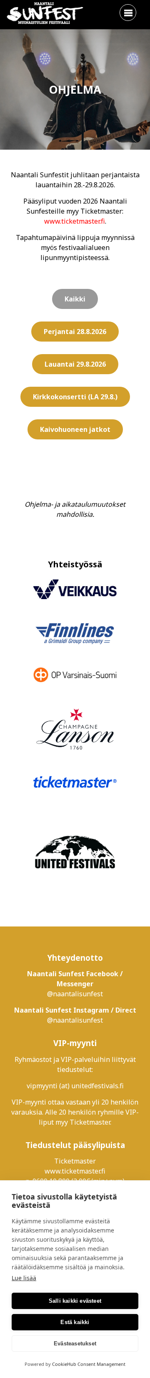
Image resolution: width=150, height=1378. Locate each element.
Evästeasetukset (75, 1343)
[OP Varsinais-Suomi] (75, 676)
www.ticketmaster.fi (74, 221)
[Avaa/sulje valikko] (128, 12)
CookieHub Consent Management (88, 1364)
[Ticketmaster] (75, 783)
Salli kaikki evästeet (75, 1301)
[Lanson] (75, 730)
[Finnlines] (75, 634)
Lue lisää (24, 1278)
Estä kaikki (74, 1322)
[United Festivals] (75, 853)
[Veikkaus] (75, 590)
